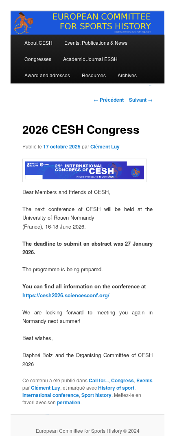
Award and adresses (47, 75)
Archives (127, 75)
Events (144, 380)
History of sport (116, 387)
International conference (50, 395)
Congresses (37, 58)
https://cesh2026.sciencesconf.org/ (65, 295)
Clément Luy (105, 146)
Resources (94, 75)
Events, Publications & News (95, 42)
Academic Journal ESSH (90, 58)
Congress (122, 380)
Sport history (96, 395)
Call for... (99, 380)
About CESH (38, 42)
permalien (68, 402)
